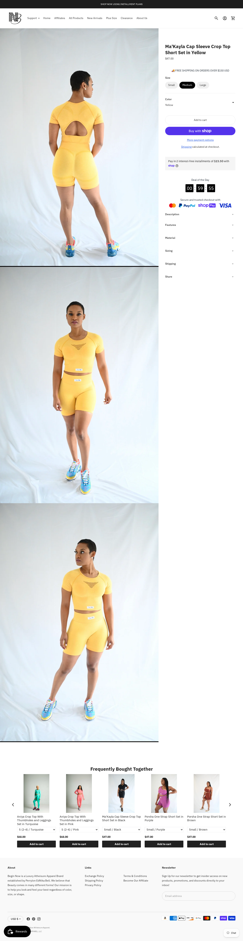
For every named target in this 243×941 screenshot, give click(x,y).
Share (168, 276)
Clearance (127, 18)
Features (170, 225)
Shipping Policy (94, 880)
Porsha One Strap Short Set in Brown (206, 818)
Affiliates (59, 18)
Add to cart (36, 844)
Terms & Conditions (135, 876)
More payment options (200, 140)
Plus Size (111, 18)
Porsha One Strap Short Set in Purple (164, 818)
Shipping (186, 146)
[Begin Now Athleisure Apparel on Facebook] (28, 919)
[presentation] (13, 804)
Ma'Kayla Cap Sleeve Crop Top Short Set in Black (121, 818)
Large (203, 85)
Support (32, 18)
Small (171, 85)
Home (46, 18)
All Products (76, 18)
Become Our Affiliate (135, 880)
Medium (187, 85)
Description (172, 214)
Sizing (169, 250)
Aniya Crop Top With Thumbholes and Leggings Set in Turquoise (34, 820)
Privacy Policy (93, 885)
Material (170, 238)
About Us (141, 18)
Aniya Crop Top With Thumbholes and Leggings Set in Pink (77, 820)
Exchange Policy (94, 876)
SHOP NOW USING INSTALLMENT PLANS (122, 4)
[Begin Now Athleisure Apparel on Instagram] (39, 919)
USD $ (14, 919)
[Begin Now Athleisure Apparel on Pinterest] (34, 919)
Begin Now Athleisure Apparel (37, 927)
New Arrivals (94, 18)
